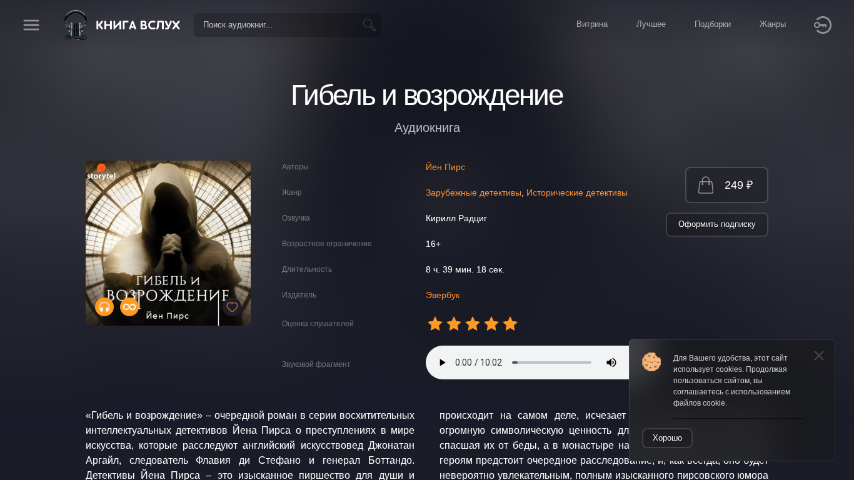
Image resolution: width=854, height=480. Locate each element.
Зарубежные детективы (473, 193)
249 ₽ (739, 185)
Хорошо (667, 437)
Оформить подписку (717, 224)
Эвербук (443, 295)
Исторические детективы (577, 193)
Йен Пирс (445, 167)
